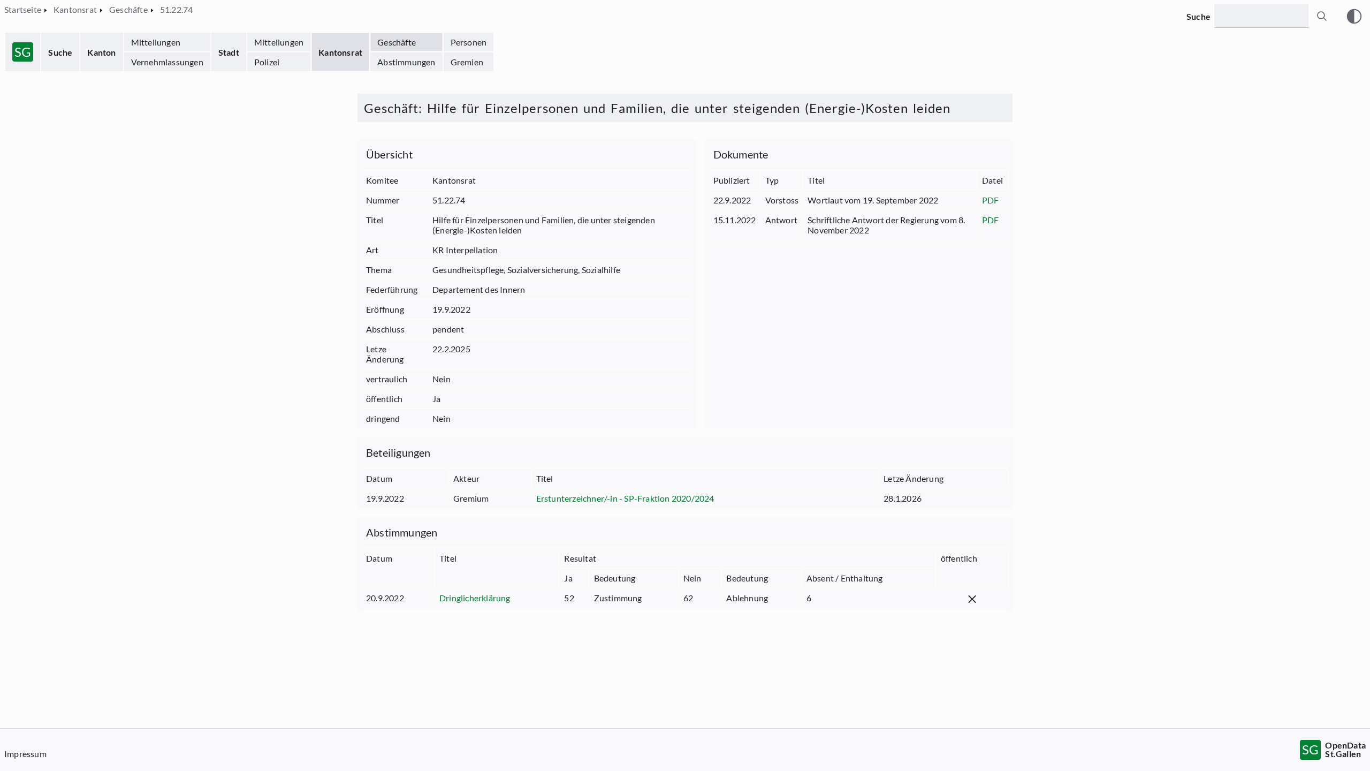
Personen (469, 42)
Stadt (228, 52)
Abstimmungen (406, 62)
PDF (990, 200)
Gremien (467, 62)
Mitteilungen (155, 42)
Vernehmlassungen (167, 62)
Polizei (266, 62)
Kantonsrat (340, 52)
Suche (60, 52)
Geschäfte (396, 42)
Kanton (101, 52)
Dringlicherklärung (475, 598)
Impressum (25, 754)
